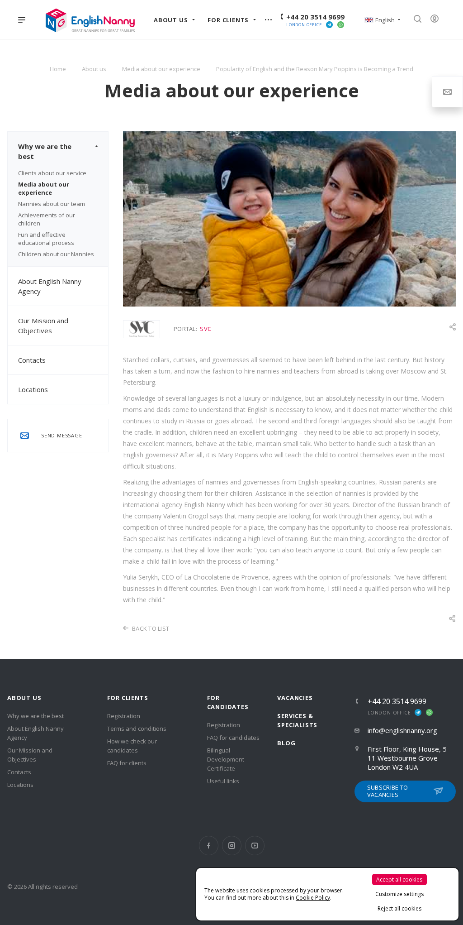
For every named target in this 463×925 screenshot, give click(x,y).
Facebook (208, 845)
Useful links (223, 781)
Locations (33, 389)
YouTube (255, 845)
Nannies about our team (51, 204)
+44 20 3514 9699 (315, 16)
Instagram (231, 845)
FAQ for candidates (233, 737)
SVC (205, 329)
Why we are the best (44, 151)
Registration (123, 716)
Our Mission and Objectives (43, 325)
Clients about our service (52, 173)
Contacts (32, 359)
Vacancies (294, 698)
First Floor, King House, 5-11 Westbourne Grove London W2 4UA (408, 758)
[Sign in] (437, 19)
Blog (286, 743)
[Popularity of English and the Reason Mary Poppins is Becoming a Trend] (289, 136)
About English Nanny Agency (49, 286)
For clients (127, 698)
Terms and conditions (136, 728)
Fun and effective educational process (46, 238)
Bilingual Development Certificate (225, 759)
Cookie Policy (313, 897)
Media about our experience (43, 188)
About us (24, 698)
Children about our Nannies (56, 254)
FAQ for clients (126, 763)
